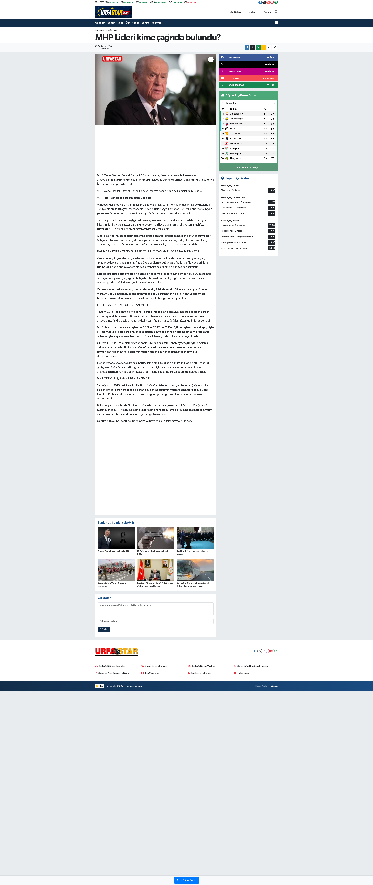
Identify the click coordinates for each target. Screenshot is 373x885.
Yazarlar (268, 12)
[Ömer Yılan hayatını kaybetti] (116, 538)
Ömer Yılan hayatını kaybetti (113, 551)
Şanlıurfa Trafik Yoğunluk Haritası (252, 666)
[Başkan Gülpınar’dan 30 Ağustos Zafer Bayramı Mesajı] (155, 570)
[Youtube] (270, 651)
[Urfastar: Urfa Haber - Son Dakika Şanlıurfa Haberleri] (113, 12)
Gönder (104, 629)
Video (252, 12)
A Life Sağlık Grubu (186, 880)
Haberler (99, 30)
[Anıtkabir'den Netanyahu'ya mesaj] (195, 538)
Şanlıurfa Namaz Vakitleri (203, 666)
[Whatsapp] (275, 651)
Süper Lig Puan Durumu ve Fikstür (114, 673)
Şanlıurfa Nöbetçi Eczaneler (112, 666)
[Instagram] (265, 651)
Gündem (100, 23)
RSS (101, 686)
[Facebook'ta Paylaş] (247, 47)
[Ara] (276, 12)
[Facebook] (254, 651)
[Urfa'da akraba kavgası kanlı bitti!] (155, 538)
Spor (120, 23)
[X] (259, 651)
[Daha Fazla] (263, 47)
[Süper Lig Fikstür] (274, 178)
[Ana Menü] (276, 23)
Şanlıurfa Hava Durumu (156, 666)
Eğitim (145, 23)
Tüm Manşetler (152, 673)
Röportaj (157, 23)
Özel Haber (132, 23)
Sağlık (111, 23)
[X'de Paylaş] (252, 47)
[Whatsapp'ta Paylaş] (258, 47)
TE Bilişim (273, 686)
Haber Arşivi (243, 673)
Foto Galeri (234, 12)
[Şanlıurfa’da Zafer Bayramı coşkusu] (116, 570)
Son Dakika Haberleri (201, 673)
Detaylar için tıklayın (248, 167)
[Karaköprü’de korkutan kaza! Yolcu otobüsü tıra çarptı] (195, 570)
